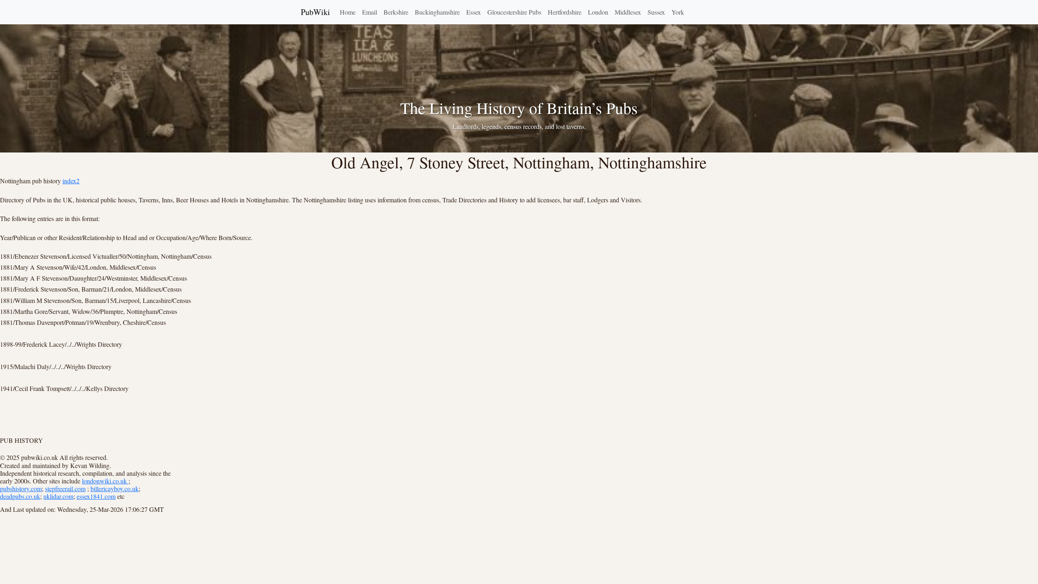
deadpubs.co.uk (20, 496)
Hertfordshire (564, 12)
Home (348, 12)
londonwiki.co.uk (105, 481)
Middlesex (628, 12)
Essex (473, 12)
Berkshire (396, 12)
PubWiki (315, 11)
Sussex (656, 12)
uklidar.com (58, 496)
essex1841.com (96, 496)
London (598, 12)
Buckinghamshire (437, 12)
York (677, 12)
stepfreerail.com (65, 488)
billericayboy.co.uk (114, 488)
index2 (70, 180)
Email (369, 12)
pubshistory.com (21, 488)
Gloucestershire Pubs (514, 12)
